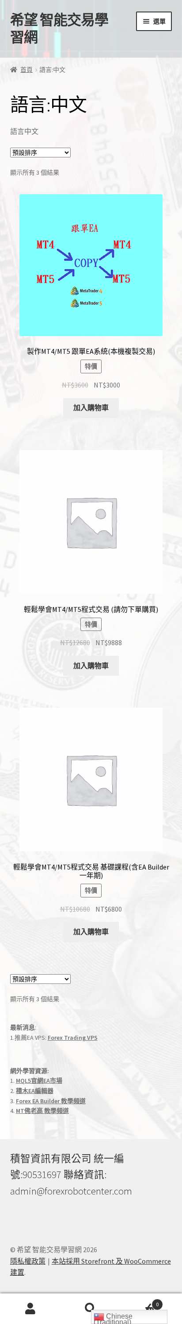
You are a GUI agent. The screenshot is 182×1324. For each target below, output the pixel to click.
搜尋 (91, 1309)
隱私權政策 (28, 1261)
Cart (140, 1301)
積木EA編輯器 (34, 1091)
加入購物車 (91, 407)
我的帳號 (30, 1309)
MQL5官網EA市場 (39, 1081)
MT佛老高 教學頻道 (42, 1111)
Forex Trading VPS (73, 1038)
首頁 (26, 70)
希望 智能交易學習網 (59, 28)
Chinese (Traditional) (113, 1318)
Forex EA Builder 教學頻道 (51, 1101)
